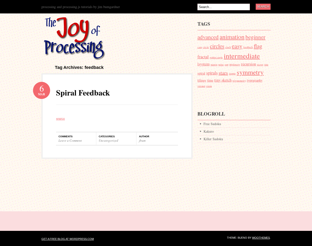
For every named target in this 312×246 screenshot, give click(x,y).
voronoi (201, 86)
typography (255, 80)
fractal (203, 57)
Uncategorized (108, 140)
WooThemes (261, 237)
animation (232, 36)
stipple (232, 73)
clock (228, 47)
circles (217, 46)
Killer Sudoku (213, 139)
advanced (208, 37)
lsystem (203, 64)
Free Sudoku (212, 123)
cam (199, 47)
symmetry (250, 71)
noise (221, 64)
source (60, 118)
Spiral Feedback (83, 92)
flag (258, 46)
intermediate (242, 55)
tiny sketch (223, 80)
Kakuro (209, 131)
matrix (214, 64)
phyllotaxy (234, 64)
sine (266, 64)
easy (237, 46)
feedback (248, 47)
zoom (209, 86)
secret (260, 64)
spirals (212, 73)
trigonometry (239, 80)
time (210, 80)
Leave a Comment (70, 140)
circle (206, 47)
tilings (201, 80)
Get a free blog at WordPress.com (67, 238)
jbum (142, 140)
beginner (255, 37)
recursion (248, 64)
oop (226, 64)
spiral (201, 73)
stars (223, 72)
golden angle (216, 57)
